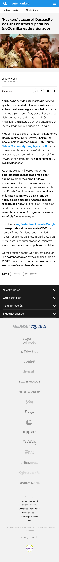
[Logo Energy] (29, 412)
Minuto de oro (32, 10)
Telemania (16, 274)
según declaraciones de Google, (36, 224)
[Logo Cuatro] (29, 361)
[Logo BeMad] (29, 422)
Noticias (6, 10)
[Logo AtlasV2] (29, 462)
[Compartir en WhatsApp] (35, 91)
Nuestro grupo (11, 289)
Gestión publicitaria (29, 517)
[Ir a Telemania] (21, 3)
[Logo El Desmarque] (29, 382)
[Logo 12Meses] (29, 452)
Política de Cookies (29, 513)
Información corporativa (30, 501)
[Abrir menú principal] (54, 3)
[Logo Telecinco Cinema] (29, 442)
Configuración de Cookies (29, 509)
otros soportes (31, 274)
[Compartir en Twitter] (41, 91)
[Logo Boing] (29, 402)
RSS (29, 520)
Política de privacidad (29, 505)
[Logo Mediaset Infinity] (29, 341)
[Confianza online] (29, 551)
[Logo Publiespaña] (29, 472)
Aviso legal (29, 497)
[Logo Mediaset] (29, 328)
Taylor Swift (40, 146)
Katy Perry (26, 146)
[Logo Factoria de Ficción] (29, 391)
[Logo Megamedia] (31, 537)
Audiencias (18, 10)
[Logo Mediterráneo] (29, 483)
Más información (13, 305)
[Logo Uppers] (29, 432)
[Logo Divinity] (29, 371)
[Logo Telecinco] (29, 351)
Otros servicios (12, 297)
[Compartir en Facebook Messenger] (48, 91)
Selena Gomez (11, 146)
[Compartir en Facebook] (54, 91)
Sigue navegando (13, 313)
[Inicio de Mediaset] (5, 3)
